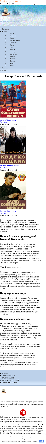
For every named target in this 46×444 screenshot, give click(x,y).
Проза (12, 45)
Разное (12, 66)
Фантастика (13, 54)
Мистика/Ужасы (15, 40)
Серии (4, 70)
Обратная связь (8, 376)
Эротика (12, 61)
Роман (12, 47)
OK (41, 441)
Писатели (5, 68)
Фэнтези (12, 59)
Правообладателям (10, 380)
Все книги (5, 29)
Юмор (12, 63)
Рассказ (12, 50)
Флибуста (5, 17)
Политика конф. (9, 378)
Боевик (12, 33)
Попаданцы (13, 43)
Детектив (13, 36)
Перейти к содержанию (10, 1)
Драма (12, 38)
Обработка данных (10, 382)
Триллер (12, 52)
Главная (5, 373)
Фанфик (12, 56)
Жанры (4, 31)
